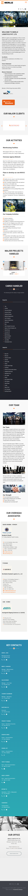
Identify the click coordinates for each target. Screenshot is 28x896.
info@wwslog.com (8, 552)
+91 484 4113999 (13, 848)
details (16, 274)
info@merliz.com (15, 846)
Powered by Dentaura (17, 889)
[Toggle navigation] (26, 2)
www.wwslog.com (8, 553)
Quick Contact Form (14, 853)
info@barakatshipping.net (10, 590)
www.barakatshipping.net (9, 592)
